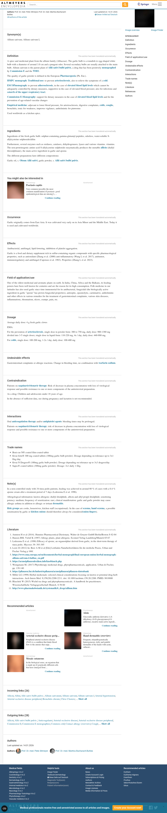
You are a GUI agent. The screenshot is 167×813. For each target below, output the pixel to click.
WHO (36, 71)
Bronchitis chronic (51, 698)
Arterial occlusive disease (65, 720)
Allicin (10, 695)
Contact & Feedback (93, 785)
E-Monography (27, 96)
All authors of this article (17, 17)
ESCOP (11, 85)
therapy (43, 385)
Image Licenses (91, 788)
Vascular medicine (16, 799)
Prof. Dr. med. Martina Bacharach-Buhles (74, 751)
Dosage (128, 61)
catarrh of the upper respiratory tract (26, 92)
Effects (128, 53)
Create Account (91, 775)
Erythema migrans (131, 775)
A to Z (21, 772)
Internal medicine (16, 785)
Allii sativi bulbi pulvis (59, 67)
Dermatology (14, 780)
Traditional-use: (35, 80)
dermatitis (58, 503)
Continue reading (52, 197)
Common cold (58, 723)
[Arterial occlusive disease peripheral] (15, 640)
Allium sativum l (86, 695)
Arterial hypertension (105, 695)
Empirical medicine (17, 105)
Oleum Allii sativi (28, 160)
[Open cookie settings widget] (4, 808)
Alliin (17, 695)
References (130, 91)
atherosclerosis (45, 85)
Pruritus (127, 780)
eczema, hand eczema (94, 508)
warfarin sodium (107, 363)
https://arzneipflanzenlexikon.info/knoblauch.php (37, 561)
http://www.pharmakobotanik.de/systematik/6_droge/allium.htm (44, 588)
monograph (21, 85)
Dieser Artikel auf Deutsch (106, 14)
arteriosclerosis (62, 80)
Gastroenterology (16, 783)
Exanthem (128, 777)
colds (102, 105)
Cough (95, 723)
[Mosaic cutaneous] (15, 663)
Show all (82, 699)
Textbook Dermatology (56, 775)
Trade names (131, 78)
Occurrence (130, 48)
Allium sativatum (53, 695)
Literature (129, 87)
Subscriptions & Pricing (94, 777)
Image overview (132, 30)
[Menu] (159, 4)
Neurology (13, 791)
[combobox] (74, 4)
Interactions (130, 74)
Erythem (127, 772)
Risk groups (13, 508)
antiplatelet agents (52, 421)
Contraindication (133, 70)
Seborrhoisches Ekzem (133, 783)
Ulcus (126, 785)
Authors (128, 96)
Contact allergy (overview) (78, 723)
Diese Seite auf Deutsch (58, 777)
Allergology (13, 772)
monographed (109, 67)
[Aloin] (72, 617)
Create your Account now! (127, 807)
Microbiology (14, 788)
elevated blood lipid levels (80, 85)
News (87, 772)
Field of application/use (136, 57)
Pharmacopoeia (68, 75)
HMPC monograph (17, 80)
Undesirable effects (134, 66)
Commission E (17, 71)
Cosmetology (14, 775)
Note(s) (128, 83)
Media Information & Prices (96, 791)
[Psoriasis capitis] (15, 190)
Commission (13, 96)
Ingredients (130, 44)
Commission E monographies (36, 723)
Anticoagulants (45, 720)
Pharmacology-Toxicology (19, 793)
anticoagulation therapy (24, 421)
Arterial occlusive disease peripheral (24, 698)
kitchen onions (38, 511)
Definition (129, 40)
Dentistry (12, 777)
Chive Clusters (68, 698)
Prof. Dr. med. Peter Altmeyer (34, 751)
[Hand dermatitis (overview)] (72, 640)
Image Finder (157, 30)
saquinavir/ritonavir (28, 385)
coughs (109, 105)
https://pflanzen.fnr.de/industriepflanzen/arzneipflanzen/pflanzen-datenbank (50, 571)
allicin (104, 147)
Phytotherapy (14, 796)
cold (105, 80)
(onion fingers (89, 511)
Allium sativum (69, 695)
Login (101, 775)
